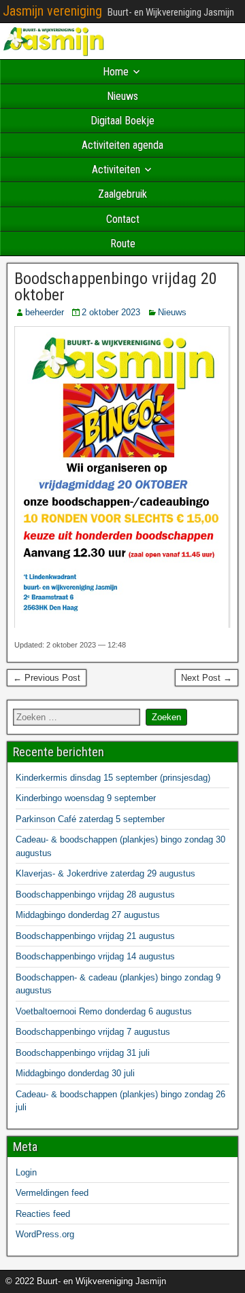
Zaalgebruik (122, 194)
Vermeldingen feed (52, 1193)
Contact (123, 219)
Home (116, 71)
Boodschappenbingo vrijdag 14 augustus (95, 956)
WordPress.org (45, 1234)
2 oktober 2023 (111, 312)
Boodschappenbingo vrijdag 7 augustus (93, 1032)
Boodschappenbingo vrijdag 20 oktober (115, 286)
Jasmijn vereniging (52, 11)
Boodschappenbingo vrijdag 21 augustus (95, 936)
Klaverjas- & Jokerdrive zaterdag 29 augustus (105, 873)
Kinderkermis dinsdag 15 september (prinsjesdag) (113, 778)
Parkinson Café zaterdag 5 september (90, 819)
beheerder (44, 312)
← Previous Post (46, 678)
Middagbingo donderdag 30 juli (75, 1073)
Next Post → (206, 678)
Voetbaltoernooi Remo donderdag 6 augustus (104, 1011)
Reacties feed (43, 1214)
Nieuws (122, 96)
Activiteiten (116, 169)
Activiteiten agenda (122, 145)
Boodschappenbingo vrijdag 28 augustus (95, 894)
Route (122, 243)
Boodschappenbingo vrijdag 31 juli (83, 1053)
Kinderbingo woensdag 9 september (86, 798)
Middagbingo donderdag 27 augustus (88, 915)
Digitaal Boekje (122, 120)
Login (26, 1172)
